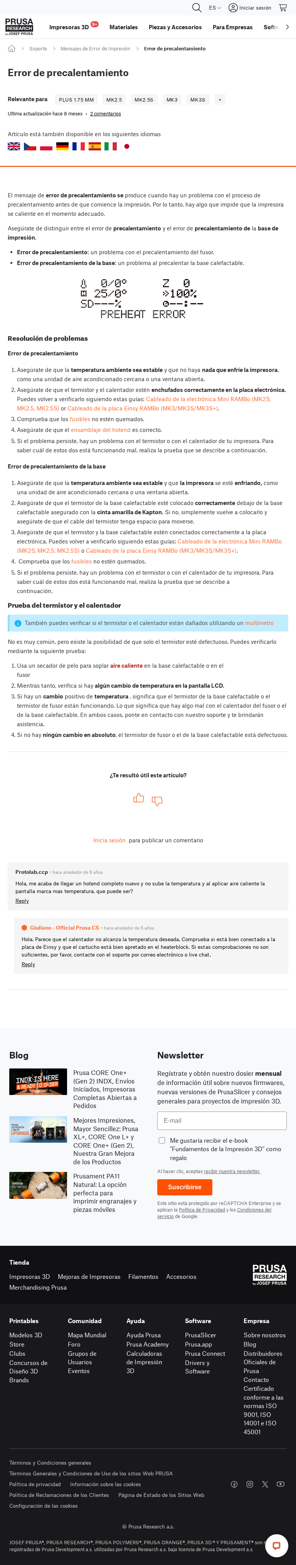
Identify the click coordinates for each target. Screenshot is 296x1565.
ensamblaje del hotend (101, 429)
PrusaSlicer (200, 1334)
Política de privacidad (35, 1484)
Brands (19, 1379)
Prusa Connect (205, 1353)
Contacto (256, 1379)
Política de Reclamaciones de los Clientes (59, 1495)
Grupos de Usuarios (82, 1358)
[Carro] (283, 7)
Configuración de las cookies (43, 1505)
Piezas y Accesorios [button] (175, 26)
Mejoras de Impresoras (89, 1276)
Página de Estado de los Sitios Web (161, 1495)
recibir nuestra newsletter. (232, 1171)
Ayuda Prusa (143, 1334)
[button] (14, 146)
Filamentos (143, 1276)
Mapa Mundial (87, 1334)
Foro (74, 1344)
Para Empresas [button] (233, 26)
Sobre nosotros (265, 1334)
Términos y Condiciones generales (50, 1462)
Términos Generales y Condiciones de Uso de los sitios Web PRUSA (91, 1473)
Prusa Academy (147, 1344)
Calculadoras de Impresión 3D (144, 1362)
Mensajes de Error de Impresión (95, 48)
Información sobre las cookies (105, 1484)
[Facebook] (234, 1484)
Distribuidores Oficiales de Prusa (263, 1362)
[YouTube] (280, 1484)
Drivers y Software (197, 1367)
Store (16, 1344)
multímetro (259, 622)
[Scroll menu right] (287, 26)
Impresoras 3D (29, 1276)
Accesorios (181, 1276)
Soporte (38, 48)
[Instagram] (250, 1484)
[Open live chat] (276, 1545)
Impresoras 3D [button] (73, 26)
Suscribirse (185, 1187)
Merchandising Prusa (38, 1287)
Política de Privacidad (202, 1210)
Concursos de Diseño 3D (28, 1367)
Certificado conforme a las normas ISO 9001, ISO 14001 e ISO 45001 (264, 1410)
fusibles (80, 418)
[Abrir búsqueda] (197, 7)
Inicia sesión (109, 840)
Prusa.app (198, 1344)
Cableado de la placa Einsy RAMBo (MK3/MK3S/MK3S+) (142, 408)
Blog (250, 1344)
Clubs (17, 1353)
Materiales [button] (123, 26)
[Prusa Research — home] (19, 27)
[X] (265, 1484)
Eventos (79, 1370)
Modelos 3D (25, 1334)
